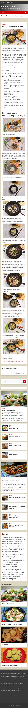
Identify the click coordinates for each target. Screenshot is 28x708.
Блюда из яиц (20, 539)
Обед (15, 554)
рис (10, 576)
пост (7, 576)
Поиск (24, 381)
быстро (8, 574)
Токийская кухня (9, 566)
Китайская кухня (10, 361)
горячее (16, 574)
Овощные (20, 554)
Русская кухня (12, 562)
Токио (4, 600)
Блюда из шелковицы (11, 539)
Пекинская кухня (18, 361)
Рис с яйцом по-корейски (17, 497)
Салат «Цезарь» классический (14, 427)
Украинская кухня (11, 569)
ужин (18, 576)
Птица (3, 560)
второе (12, 574)
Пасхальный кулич (15, 436)
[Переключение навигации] (3, 12)
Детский (10, 543)
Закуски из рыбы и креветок (12, 546)
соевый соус (14, 576)
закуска (21, 574)
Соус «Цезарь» (14, 454)
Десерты (5, 543)
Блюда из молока (16, 537)
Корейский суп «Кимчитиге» (14, 516)
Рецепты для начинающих (13, 560)
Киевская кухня (16, 549)
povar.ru (10, 358)
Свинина (15, 564)
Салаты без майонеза (7, 564)
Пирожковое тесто (15, 445)
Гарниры (11, 541)
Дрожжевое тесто (6, 545)
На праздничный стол (10, 553)
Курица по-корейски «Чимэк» (11, 481)
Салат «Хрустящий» (8, 410)
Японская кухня (7, 584)
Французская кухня (10, 572)
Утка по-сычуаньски (19, 373)
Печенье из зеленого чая (10, 665)
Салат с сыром (22, 562)
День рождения (18, 541)
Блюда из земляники (7, 537)
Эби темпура (6, 645)
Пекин (4, 24)
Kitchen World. (8, 6)
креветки (4, 576)
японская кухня (9, 578)
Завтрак (13, 545)
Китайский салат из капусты (11, 368)
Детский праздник (17, 543)
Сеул (3, 478)
